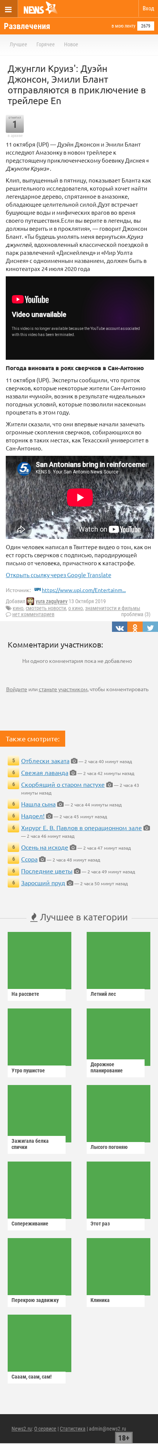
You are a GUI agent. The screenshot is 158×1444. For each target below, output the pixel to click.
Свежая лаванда (44, 772)
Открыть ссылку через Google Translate (58, 574)
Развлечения (27, 26)
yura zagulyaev (51, 602)
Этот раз (100, 1223)
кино (18, 608)
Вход (148, 8)
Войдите (16, 688)
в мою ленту (123, 26)
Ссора (29, 859)
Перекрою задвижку (35, 1300)
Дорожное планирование (107, 1067)
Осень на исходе (44, 847)
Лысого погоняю (109, 1147)
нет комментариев (33, 614)
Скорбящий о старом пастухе (63, 784)
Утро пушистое (28, 1070)
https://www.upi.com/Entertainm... (84, 589)
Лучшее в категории (83, 916)
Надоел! (32, 815)
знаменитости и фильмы (112, 608)
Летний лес (103, 994)
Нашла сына (38, 804)
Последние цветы (46, 871)
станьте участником (63, 688)
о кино (75, 608)
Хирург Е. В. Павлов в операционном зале (81, 827)
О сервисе (45, 1429)
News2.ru (22, 1429)
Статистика (73, 1429)
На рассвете (25, 994)
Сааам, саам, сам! (32, 1377)
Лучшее (18, 44)
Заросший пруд (43, 882)
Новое (71, 44)
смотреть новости (46, 608)
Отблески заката (45, 760)
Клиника (100, 1300)
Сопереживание (30, 1223)
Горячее (45, 44)
